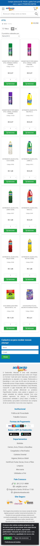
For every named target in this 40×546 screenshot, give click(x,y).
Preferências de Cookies (13, 542)
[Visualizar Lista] (16, 28)
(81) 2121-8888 (22, 484)
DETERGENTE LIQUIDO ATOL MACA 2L (30, 208)
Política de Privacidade (20, 413)
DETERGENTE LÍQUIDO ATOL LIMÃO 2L (30, 159)
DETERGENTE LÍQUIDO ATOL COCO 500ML (10, 159)
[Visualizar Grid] (12, 28)
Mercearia (20, 470)
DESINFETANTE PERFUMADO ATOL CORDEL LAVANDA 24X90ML (10, 111)
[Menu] (3, 9)
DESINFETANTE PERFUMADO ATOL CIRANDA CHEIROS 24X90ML (10, 62)
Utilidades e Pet (20, 473)
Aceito (8, 538)
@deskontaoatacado (21, 492)
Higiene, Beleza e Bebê (20, 458)
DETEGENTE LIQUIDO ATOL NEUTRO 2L (29, 110)
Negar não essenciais (22, 538)
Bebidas (20, 443)
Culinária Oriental (20, 455)
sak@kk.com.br (21, 487)
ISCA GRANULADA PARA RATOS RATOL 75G (10, 306)
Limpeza (20, 466)
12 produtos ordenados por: (10, 33)
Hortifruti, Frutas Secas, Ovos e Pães (20, 462)
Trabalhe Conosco (20, 417)
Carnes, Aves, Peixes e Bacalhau (20, 447)
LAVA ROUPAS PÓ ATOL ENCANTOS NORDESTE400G (29, 306)
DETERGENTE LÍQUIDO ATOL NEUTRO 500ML (30, 257)
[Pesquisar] (36, 14)
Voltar (35, 23)
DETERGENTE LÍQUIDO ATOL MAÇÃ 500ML (10, 257)
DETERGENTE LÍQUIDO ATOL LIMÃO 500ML (10, 208)
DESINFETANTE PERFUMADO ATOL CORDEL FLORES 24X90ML (29, 62)
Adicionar (11, 84)
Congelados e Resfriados (20, 451)
